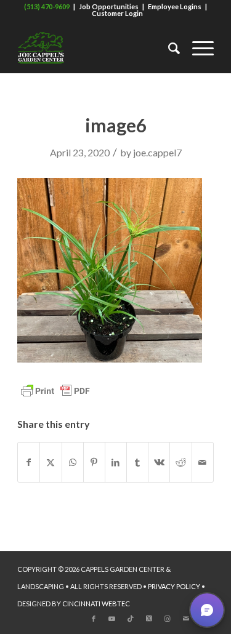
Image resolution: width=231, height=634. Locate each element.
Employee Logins (174, 6)
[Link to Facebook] (93, 618)
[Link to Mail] (186, 618)
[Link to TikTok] (130, 618)
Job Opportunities (109, 6)
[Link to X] (149, 618)
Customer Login (117, 13)
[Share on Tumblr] (137, 462)
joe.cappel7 (157, 152)
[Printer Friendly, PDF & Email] (55, 390)
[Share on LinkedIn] (115, 462)
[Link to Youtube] (112, 618)
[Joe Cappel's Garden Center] (95, 48)
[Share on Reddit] (180, 462)
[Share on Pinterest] (94, 462)
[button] (207, 610)
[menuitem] (168, 48)
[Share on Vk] (158, 462)
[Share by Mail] (202, 462)
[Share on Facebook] (28, 462)
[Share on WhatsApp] (72, 462)
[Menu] (197, 48)
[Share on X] (50, 462)
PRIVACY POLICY (174, 586)
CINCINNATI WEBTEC (96, 604)
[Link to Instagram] (167, 618)
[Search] (168, 48)
